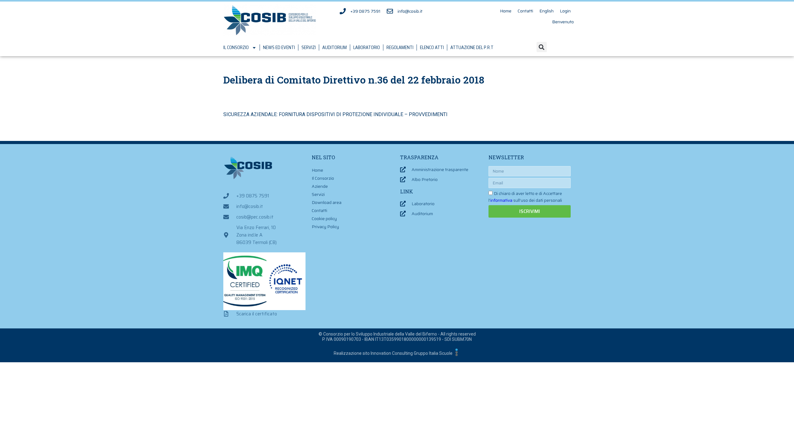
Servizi (308, 47)
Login (565, 11)
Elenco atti (432, 47)
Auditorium (334, 47)
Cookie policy (324, 218)
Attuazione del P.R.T (471, 47)
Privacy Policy (325, 226)
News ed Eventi (279, 47)
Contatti (525, 11)
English (546, 11)
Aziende (320, 186)
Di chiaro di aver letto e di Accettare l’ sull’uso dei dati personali (525, 197)
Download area (326, 202)
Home (505, 11)
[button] (542, 47)
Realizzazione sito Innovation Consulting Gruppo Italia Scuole (393, 353)
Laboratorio (366, 47)
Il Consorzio (236, 47)
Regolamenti (399, 47)
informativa (501, 200)
